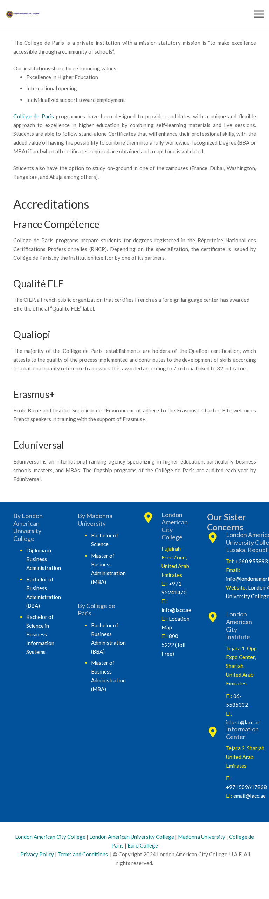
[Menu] (259, 14)
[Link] (75, 14)
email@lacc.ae (249, 796)
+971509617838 (246, 787)
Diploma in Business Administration (43, 559)
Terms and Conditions (83, 854)
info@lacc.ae (176, 610)
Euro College (142, 845)
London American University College (131, 837)
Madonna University (201, 837)
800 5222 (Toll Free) (173, 645)
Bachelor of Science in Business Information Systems (40, 634)
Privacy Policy (36, 854)
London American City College (50, 837)
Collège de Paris (33, 116)
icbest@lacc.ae (243, 722)
